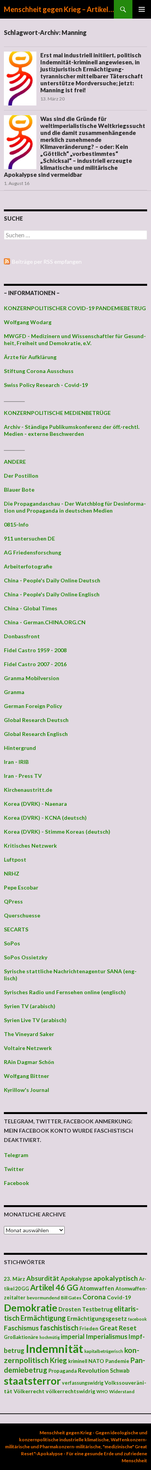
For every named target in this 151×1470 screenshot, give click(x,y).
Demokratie (30, 1307)
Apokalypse (76, 1278)
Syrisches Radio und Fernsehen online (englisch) (65, 992)
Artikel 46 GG (54, 1287)
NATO (96, 1361)
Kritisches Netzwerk (30, 845)
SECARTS (16, 929)
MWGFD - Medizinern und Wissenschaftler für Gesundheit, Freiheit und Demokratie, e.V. (75, 339)
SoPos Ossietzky (25, 957)
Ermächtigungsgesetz (97, 1318)
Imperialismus (106, 1336)
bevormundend (43, 1298)
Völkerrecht (29, 1391)
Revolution (93, 1370)
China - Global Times (30, 608)
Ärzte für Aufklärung (30, 357)
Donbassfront (22, 636)
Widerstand (121, 1391)
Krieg (58, 1360)
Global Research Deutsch (36, 720)
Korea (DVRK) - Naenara (35, 803)
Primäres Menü (141, 9)
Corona (94, 1297)
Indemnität (54, 1348)
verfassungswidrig (82, 1383)
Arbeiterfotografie (28, 566)
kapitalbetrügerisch (103, 1351)
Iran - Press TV (23, 775)
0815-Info (16, 524)
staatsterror (32, 1381)
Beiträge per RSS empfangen (47, 261)
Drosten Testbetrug (85, 1309)
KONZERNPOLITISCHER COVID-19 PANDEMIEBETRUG (75, 308)
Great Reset (118, 1328)
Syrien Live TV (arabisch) (35, 1020)
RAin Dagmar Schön (29, 1062)
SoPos (12, 943)
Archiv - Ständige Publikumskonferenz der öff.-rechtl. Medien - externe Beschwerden (71, 430)
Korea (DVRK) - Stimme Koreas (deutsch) (57, 831)
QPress (13, 901)
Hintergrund (20, 748)
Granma (14, 692)
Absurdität (42, 1278)
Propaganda (62, 1371)
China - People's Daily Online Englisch (52, 594)
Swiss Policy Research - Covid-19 (46, 385)
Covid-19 (119, 1297)
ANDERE (15, 461)
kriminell (77, 1361)
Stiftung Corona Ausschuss (39, 371)
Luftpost (15, 859)
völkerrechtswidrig (70, 1391)
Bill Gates (71, 1298)
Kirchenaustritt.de (28, 789)
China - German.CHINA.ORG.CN (45, 622)
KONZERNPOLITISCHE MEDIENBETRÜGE (57, 412)
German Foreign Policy (33, 706)
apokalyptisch (115, 1278)
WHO (102, 1391)
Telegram (16, 1155)
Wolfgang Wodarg (27, 322)
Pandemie (117, 1361)
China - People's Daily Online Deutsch (52, 580)
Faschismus (21, 1328)
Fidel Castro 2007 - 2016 (35, 664)
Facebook (16, 1183)
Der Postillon (21, 475)
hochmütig (49, 1337)
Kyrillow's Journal (26, 1090)
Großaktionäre (21, 1337)
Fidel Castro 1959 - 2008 (35, 650)
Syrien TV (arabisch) (29, 1006)
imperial (72, 1336)
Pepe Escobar (21, 887)
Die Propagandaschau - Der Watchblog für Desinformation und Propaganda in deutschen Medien (75, 507)
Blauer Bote (19, 489)
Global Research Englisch (36, 734)
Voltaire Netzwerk (28, 1048)
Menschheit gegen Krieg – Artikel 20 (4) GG (59, 9)
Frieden (88, 1328)
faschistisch (59, 1327)
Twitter (14, 1169)
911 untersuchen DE (29, 538)
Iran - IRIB (16, 761)
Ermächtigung (43, 1318)
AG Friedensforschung (32, 552)
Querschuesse (22, 915)
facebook (137, 1318)
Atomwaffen (96, 1288)
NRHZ (11, 873)
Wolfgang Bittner (26, 1076)
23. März (14, 1279)
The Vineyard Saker (29, 1034)
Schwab (119, 1370)
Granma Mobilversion (31, 678)
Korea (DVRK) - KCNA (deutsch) (45, 817)
